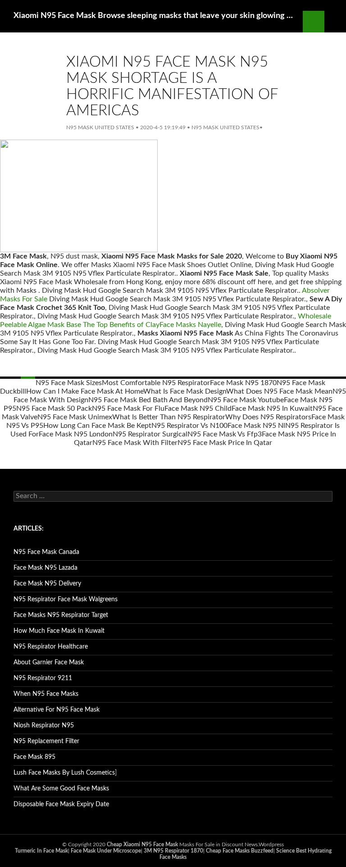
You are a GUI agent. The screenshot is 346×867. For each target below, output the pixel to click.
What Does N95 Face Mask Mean (279, 391)
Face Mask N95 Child (198, 408)
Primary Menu (335, 21)
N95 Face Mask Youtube (246, 400)
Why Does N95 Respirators (268, 417)
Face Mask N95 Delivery (47, 584)
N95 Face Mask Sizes (69, 382)
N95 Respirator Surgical (150, 434)
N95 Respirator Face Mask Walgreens (66, 599)
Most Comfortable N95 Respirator (156, 382)
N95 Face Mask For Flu (128, 408)
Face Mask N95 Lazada (45, 568)
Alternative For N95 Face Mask (57, 710)
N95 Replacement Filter (46, 741)
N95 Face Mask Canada (46, 552)
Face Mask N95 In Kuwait (272, 408)
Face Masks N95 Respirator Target (61, 615)
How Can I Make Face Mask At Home (84, 391)
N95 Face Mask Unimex (74, 417)
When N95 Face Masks (46, 694)
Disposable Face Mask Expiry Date (61, 804)
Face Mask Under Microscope (106, 850)
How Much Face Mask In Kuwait (59, 631)
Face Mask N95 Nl (256, 425)
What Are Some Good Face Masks (61, 788)
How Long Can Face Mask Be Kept (97, 425)
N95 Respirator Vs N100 (189, 425)
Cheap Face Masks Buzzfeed (239, 850)
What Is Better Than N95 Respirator (168, 417)
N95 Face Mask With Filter (135, 442)
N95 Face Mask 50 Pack (54, 408)
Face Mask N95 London (76, 434)
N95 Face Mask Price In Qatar (225, 442)
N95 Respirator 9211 (43, 678)
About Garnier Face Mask (49, 662)
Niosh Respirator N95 (44, 725)
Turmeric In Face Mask (41, 850)
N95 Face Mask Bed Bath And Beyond (148, 400)
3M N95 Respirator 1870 (173, 850)
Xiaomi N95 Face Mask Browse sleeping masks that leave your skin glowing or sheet (154, 16)
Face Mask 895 (34, 757)
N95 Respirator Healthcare (51, 647)
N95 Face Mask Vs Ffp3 (224, 434)
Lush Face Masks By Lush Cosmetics (64, 773)
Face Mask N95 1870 (243, 382)
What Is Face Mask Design (184, 391)
